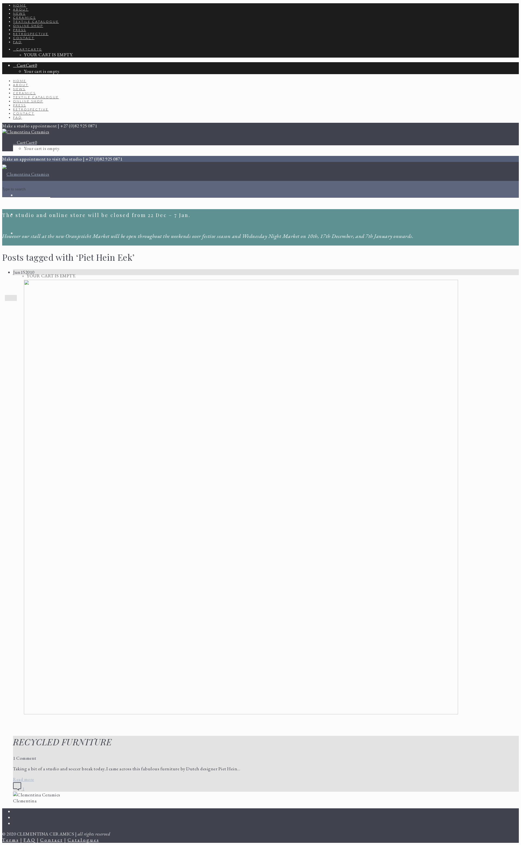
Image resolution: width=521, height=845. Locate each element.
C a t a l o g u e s (83, 840)
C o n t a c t (51, 840)
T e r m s (10, 840)
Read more (23, 779)
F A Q (29, 840)
